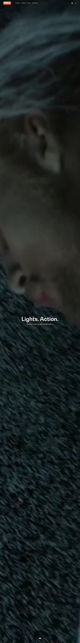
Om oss (29, 3)
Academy (23, 3)
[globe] (72, 3)
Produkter (17, 3)
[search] (76, 3)
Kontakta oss (35, 3)
